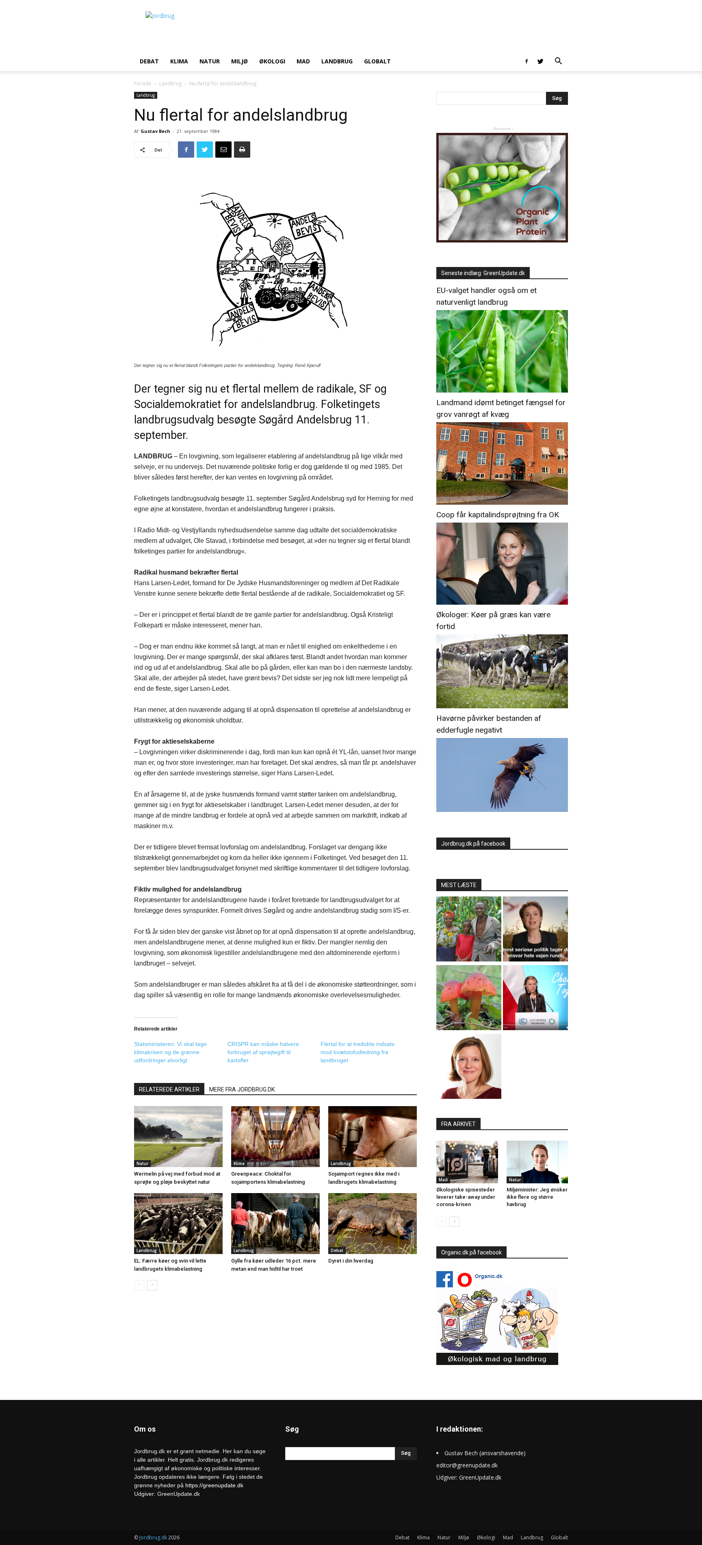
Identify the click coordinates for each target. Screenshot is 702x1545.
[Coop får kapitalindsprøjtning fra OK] (502, 602)
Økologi (272, 61)
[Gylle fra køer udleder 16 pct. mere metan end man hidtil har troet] (275, 1223)
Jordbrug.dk (153, 1537)
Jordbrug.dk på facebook (473, 843)
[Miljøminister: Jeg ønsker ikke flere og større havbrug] (537, 1162)
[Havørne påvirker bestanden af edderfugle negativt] (502, 810)
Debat (149, 61)
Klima (179, 61)
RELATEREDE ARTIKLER (169, 1089)
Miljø (239, 61)
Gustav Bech (155, 131)
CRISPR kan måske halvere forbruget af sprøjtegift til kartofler (263, 1052)
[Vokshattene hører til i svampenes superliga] (468, 998)
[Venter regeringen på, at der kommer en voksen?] (468, 1067)
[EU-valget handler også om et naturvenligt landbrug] (502, 390)
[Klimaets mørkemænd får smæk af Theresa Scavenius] (535, 929)
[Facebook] (526, 61)
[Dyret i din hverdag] (372, 1223)
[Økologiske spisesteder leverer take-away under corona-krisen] (467, 1162)
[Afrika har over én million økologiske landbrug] (468, 929)
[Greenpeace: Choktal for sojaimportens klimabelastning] (275, 1136)
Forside (143, 83)
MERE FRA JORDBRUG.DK (242, 1089)
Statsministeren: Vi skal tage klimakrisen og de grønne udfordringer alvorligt (170, 1052)
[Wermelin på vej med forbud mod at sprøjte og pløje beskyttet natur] (178, 1136)
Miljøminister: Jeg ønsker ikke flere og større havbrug (537, 1197)
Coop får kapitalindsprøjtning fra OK (497, 514)
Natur (209, 61)
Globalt (377, 61)
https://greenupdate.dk (214, 1485)
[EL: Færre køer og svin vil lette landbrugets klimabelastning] (178, 1223)
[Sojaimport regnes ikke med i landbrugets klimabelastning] (372, 1136)
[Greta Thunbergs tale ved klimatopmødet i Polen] (535, 998)
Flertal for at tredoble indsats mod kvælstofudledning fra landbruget (357, 1052)
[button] (558, 62)
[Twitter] (540, 61)
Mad (303, 61)
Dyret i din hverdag (350, 1261)
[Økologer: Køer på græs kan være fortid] (502, 706)
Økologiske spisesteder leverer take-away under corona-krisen (465, 1197)
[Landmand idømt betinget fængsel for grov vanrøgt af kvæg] (502, 502)
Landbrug (337, 61)
